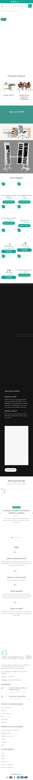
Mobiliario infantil (6, 733)
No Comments (23, 692)
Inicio (2, 752)
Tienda (3, 755)
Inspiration (16, 507)
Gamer (3, 716)
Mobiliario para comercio (7, 736)
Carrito (3, 758)
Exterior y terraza (6, 707)
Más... (3, 19)
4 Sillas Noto (24, 244)
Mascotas (4, 722)
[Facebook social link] (11, 1)
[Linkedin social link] (16, 1)
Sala (2, 745)
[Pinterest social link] (13, 1)
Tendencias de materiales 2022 (17, 696)
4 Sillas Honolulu (24, 220)
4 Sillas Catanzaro (8, 246)
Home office (4, 719)
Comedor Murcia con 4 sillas (9, 218)
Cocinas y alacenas (6, 713)
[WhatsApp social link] (18, 1)
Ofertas (3, 739)
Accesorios (4, 710)
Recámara (4, 742)
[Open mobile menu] (2, 6)
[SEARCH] (30, 6)
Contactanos (10, 469)
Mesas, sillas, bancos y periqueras (10, 730)
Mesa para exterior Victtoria (24, 270)
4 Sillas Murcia (8, 272)
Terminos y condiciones (7, 764)
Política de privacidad (7, 767)
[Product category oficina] (8, 88)
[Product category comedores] (24, 90)
